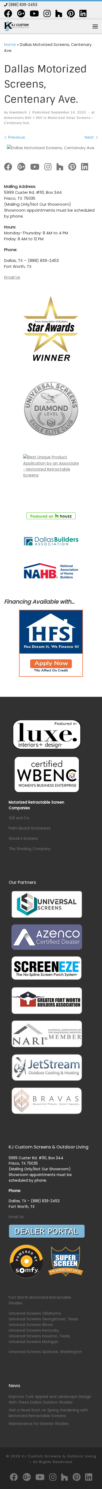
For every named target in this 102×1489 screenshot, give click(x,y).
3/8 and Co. (19, 818)
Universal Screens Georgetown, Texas (43, 1319)
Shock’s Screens (23, 838)
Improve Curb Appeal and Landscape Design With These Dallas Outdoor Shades (50, 1399)
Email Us (12, 277)
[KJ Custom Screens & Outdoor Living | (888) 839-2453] (16, 26)
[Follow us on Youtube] (34, 13)
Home (10, 44)
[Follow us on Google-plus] (21, 13)
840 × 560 (33, 118)
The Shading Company (30, 848)
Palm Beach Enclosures (30, 828)
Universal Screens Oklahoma (35, 1313)
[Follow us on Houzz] (58, 13)
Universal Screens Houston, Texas (39, 1336)
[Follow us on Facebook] (8, 13)
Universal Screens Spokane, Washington (45, 1351)
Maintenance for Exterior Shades (39, 1423)
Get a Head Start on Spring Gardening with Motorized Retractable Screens (48, 1413)
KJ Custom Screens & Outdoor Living (59, 1456)
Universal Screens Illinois (31, 1324)
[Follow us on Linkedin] (82, 13)
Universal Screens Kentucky (34, 1330)
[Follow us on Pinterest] (71, 13)
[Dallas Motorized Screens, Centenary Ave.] (51, 147)
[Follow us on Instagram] (47, 13)
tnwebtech (18, 112)
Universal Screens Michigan (33, 1341)
